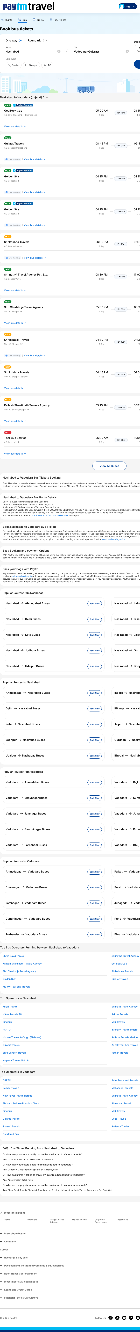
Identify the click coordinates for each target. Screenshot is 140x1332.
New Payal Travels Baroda (17, 1095)
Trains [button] (40, 20)
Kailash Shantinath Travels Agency (22, 963)
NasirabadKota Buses (23, 634)
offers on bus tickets (22, 576)
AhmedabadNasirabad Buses (28, 692)
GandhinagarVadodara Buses (28, 918)
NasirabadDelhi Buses (23, 619)
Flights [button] (8, 20)
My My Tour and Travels (16, 986)
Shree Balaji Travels (14, 956)
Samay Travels (11, 1088)
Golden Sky (9, 979)
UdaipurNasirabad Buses (25, 755)
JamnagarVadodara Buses (26, 903)
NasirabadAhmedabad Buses (28, 603)
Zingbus (7, 1022)
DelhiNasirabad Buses (23, 708)
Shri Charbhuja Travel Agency (19, 971)
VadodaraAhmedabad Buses (27, 782)
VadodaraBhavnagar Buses (26, 798)
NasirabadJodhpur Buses (25, 650)
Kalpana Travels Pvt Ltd (16, 1060)
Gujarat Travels (11, 1045)
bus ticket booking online (113, 539)
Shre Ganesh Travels (14, 1052)
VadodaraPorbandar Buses (26, 845)
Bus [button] (25, 20)
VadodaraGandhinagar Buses (28, 829)
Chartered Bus (11, 1134)
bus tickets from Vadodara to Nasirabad (50, 515)
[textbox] (33, 51)
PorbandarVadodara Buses (26, 934)
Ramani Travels (11, 1126)
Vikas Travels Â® (12, 1014)
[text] (6, 20)
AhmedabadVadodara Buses (27, 871)
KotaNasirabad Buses (23, 724)
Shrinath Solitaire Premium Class (21, 1103)
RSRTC (7, 1029)
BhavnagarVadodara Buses (26, 887)
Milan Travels (10, 1006)
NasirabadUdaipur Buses (25, 666)
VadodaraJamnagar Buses (26, 813)
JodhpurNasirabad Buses (25, 739)
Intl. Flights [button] (60, 20)
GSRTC (7, 1080)
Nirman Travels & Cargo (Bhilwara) (22, 1037)
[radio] (14, 40)
